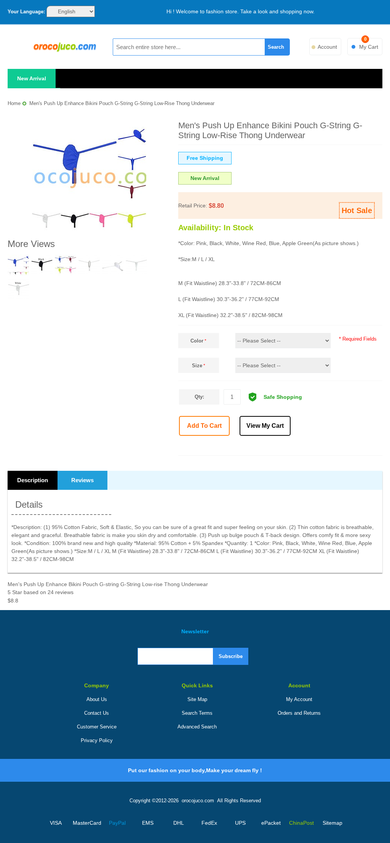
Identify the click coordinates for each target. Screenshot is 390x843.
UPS (240, 823)
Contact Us (96, 713)
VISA (56, 823)
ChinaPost (301, 823)
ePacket (271, 823)
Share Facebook (305, 447)
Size (197, 365)
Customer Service (97, 727)
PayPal (117, 823)
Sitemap (332, 823)
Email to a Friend (288, 447)
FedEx (209, 823)
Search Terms (197, 713)
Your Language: (26, 11)
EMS (147, 823)
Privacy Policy (97, 740)
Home (14, 103)
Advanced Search (197, 727)
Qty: (199, 397)
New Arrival (31, 78)
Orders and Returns (299, 713)
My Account (299, 699)
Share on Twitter (321, 447)
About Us (96, 699)
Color (196, 341)
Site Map (197, 699)
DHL (178, 823)
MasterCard (86, 823)
